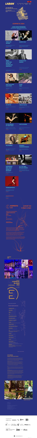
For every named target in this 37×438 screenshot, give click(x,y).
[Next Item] (31, 269)
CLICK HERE (7, 47)
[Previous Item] (5, 269)
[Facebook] (14, 436)
